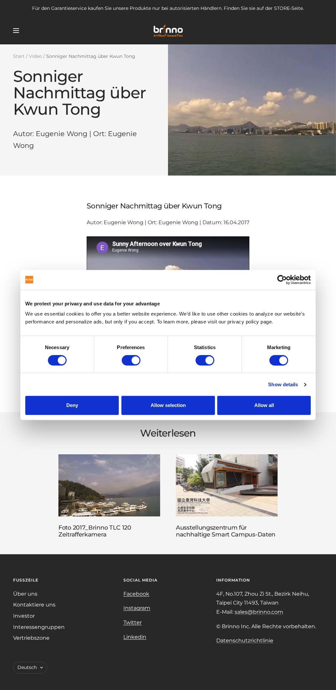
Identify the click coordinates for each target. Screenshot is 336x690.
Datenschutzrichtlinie (244, 640)
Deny (72, 405)
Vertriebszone (31, 638)
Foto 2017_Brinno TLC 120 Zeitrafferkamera (94, 531)
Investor (24, 616)
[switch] (131, 360)
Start (19, 56)
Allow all (264, 405)
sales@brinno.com (259, 612)
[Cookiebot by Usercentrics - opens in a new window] (282, 280)
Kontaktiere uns (34, 605)
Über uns (25, 594)
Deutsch (27, 667)
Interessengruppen (39, 627)
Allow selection (168, 405)
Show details (283, 384)
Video (35, 56)
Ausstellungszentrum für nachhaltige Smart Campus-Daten (225, 531)
